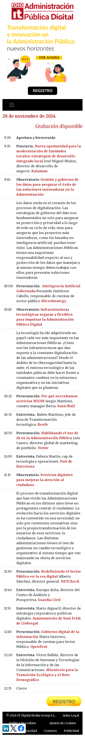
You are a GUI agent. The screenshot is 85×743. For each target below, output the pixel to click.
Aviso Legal (71, 715)
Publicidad (71, 731)
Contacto (50, 731)
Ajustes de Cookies (62, 723)
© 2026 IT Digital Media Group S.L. (30, 715)
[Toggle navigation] (11, 105)
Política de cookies (22, 723)
